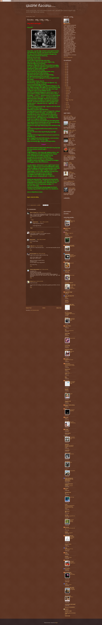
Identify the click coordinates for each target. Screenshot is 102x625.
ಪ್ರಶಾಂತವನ (66, 317)
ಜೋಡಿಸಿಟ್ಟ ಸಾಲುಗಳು (68, 492)
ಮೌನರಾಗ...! (67, 496)
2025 (66, 64)
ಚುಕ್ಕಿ (65, 329)
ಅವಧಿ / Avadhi (67, 270)
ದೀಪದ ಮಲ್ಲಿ (67, 527)
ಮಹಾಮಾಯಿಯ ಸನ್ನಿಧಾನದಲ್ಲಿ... (72, 410)
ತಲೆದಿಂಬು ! (71, 596)
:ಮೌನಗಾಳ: (66, 300)
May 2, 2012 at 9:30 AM (41, 239)
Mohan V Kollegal (33, 212)
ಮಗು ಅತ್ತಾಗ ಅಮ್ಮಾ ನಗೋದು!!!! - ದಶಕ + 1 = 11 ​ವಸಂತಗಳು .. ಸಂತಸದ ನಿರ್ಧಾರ (72, 286)
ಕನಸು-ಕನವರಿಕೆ (67, 380)
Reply (31, 217)
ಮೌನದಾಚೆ (66, 488)
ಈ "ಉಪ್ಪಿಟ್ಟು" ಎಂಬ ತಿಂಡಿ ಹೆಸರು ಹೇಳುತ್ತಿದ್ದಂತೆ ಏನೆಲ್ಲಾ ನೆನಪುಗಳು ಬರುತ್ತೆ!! (69, 446)
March (67, 104)
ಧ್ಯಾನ (65, 493)
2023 (66, 67)
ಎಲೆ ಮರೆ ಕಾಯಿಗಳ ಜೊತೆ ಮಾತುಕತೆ (70, 604)
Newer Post (28, 308)
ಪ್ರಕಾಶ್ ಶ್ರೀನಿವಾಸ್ (67, 461)
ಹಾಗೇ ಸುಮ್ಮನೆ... (67, 274)
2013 (66, 84)
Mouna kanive (67, 363)
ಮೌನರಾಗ (31, 281)
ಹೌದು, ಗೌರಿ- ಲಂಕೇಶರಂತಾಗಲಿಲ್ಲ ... (72, 423)
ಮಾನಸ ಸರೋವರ (67, 369)
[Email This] (43, 205)
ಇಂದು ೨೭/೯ (66, 346)
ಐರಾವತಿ (66, 583)
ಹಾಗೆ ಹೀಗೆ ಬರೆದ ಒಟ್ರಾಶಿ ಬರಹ (69, 330)
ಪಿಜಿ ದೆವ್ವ (66, 297)
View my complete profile (68, 57)
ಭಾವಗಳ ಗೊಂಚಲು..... (41, 5)
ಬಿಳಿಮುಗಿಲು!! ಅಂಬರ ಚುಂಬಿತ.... (70, 245)
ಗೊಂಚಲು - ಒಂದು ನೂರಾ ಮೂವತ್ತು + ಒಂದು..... (72, 131)
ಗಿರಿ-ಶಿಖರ (66, 436)
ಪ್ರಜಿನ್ (71, 462)
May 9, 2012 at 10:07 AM (40, 253)
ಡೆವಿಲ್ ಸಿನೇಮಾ (72, 275)
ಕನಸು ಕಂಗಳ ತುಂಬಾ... (68, 544)
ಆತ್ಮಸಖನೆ (66, 370)
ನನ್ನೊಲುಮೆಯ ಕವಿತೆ (68, 401)
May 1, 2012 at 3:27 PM (41, 212)
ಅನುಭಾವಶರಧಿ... (67, 450)
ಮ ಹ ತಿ (66, 469)
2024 (66, 66)
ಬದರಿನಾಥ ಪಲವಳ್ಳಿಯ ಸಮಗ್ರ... (69, 304)
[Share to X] (45, 205)
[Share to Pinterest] (47, 205)
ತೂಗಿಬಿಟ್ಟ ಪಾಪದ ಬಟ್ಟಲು (68, 557)
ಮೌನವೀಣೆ (66, 429)
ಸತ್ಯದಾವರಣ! (67, 553)
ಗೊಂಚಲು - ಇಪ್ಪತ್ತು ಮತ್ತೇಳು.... (71, 139)
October (67, 90)
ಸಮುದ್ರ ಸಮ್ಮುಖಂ (67, 253)
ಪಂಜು (66, 232)
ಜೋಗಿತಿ (66, 552)
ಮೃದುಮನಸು (67, 444)
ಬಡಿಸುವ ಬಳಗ (67, 301)
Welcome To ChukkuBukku (70, 607)
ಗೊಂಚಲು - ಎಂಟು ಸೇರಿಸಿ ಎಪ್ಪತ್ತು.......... (72, 122)
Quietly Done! (72, 246)
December (68, 87)
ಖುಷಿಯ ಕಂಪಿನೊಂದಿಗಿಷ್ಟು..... (72, 574)
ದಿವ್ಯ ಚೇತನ (66, 389)
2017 (66, 77)
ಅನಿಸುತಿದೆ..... (67, 518)
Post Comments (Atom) (35, 310)
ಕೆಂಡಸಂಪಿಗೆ (66, 609)
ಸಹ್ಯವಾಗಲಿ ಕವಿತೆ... (72, 305)
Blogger (56, 622)
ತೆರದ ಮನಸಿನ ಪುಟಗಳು (68, 312)
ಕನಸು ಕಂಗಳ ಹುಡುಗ (33, 253)
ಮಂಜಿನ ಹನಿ (67, 337)
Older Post (58, 308)
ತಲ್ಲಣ (66, 376)
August (67, 93)
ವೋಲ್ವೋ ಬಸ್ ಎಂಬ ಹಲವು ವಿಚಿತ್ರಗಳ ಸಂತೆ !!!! (72, 562)
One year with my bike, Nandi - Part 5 (72, 438)
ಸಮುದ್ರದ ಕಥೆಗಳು (72, 470)
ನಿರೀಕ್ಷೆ (66, 489)
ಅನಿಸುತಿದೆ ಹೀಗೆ (67, 430)
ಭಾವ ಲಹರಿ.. (67, 417)
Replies (32, 219)
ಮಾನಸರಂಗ (66, 560)
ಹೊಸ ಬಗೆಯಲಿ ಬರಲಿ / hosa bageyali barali (69, 549)
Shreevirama (67, 580)
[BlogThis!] (44, 205)
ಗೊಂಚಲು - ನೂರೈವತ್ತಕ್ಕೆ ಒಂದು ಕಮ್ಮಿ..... (69, 181)
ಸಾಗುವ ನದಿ (66, 402)
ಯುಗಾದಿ (66, 326)
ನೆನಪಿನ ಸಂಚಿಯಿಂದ (68, 220)
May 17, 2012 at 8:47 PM (43, 269)
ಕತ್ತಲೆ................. (67, 512)
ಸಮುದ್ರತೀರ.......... (68, 358)
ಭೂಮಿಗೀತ (66, 556)
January (67, 107)
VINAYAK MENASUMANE (34, 269)
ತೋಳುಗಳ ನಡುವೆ (72, 338)
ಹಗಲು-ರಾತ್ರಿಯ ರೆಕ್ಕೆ (67, 595)
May (67, 98)
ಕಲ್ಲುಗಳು (66, 377)
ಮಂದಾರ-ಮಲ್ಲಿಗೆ (67, 345)
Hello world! (67, 271)
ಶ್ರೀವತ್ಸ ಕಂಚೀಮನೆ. (32, 239)
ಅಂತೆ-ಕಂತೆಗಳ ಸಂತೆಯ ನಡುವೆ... (70, 587)
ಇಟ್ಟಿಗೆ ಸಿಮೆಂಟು (67, 511)
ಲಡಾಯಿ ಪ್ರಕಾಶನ (67, 333)
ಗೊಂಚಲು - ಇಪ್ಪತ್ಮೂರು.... (72, 148)
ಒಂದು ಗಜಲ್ (67, 569)
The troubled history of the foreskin (72, 537)
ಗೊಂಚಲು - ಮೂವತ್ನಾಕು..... (71, 163)
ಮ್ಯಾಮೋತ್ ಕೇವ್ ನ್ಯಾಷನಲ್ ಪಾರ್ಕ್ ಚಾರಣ (72, 319)
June (67, 96)
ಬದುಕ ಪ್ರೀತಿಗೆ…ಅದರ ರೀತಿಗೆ (69, 485)
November (68, 88)
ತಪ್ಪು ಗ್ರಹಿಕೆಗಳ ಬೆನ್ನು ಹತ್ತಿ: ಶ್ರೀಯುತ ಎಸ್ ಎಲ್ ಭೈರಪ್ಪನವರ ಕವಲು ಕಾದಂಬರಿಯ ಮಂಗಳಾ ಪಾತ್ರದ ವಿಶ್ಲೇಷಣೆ (69, 507)
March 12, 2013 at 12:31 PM (38, 281)
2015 (66, 80)
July (66, 95)
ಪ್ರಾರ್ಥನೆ (71, 393)
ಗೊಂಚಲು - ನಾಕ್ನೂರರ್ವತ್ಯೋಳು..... (72, 172)
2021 (66, 71)
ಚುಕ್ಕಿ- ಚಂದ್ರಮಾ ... (68, 568)
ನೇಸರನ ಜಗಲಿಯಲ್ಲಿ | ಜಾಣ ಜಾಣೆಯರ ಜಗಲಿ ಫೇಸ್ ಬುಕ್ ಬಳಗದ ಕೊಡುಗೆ (69, 479)
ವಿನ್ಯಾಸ (66, 392)
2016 (66, 79)
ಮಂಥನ (66, 504)
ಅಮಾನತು (66, 229)
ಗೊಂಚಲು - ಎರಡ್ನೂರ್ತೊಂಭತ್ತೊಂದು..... (69, 155)
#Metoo (66, 418)
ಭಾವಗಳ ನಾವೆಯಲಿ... (68, 325)
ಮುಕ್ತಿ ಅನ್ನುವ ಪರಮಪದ (68, 584)
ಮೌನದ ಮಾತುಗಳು (68, 433)
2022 (66, 69)
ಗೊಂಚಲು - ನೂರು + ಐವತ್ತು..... (68, 115)
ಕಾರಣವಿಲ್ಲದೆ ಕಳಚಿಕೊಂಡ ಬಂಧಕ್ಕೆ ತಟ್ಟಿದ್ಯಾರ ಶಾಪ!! (72, 255)
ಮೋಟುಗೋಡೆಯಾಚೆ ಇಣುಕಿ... (69, 535)
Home (43, 308)
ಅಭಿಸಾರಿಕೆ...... (67, 262)
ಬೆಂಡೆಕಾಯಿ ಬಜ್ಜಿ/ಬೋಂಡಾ (72, 221)
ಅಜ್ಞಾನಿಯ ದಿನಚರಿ (67, 228)
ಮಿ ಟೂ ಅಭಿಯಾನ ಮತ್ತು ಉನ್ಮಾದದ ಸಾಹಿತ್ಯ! (72, 382)
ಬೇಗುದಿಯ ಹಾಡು (67, 615)
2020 (66, 72)
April (67, 102)
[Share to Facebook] (46, 205)
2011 (66, 109)
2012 (66, 85)
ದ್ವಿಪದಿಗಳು (66, 334)
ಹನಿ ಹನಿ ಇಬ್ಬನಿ (72, 497)
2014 (66, 82)
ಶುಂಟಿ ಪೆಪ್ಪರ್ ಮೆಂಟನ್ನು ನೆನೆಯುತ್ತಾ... (72, 520)
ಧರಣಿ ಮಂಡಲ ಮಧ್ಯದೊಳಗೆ (68, 532)
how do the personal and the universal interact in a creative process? (69, 365)
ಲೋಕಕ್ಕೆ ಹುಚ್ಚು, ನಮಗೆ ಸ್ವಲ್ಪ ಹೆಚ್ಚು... (72, 589)
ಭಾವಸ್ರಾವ (66, 531)
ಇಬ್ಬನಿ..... (66, 408)
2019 (66, 74)
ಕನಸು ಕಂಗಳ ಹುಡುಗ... (68, 572)
